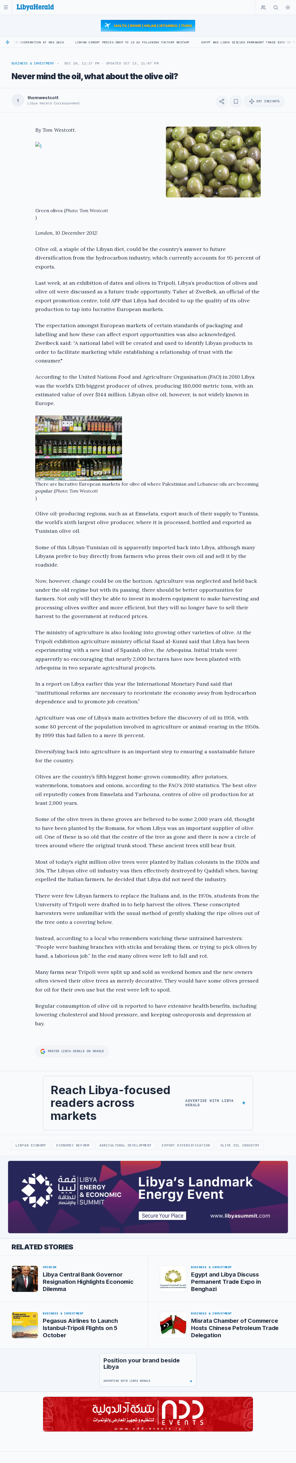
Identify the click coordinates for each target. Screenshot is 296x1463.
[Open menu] (6, 7)
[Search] (276, 7)
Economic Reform (72, 1145)
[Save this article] (236, 101)
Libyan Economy (31, 1145)
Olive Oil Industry (240, 1145)
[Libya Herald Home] (35, 7)
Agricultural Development (125, 1145)
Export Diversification (186, 1145)
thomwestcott (42, 97)
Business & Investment (33, 63)
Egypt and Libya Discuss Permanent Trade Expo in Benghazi (215, 42)
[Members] (263, 7)
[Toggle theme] (288, 7)
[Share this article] (221, 101)
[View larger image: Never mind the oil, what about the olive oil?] (213, 162)
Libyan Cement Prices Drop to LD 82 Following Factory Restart (93, 42)
